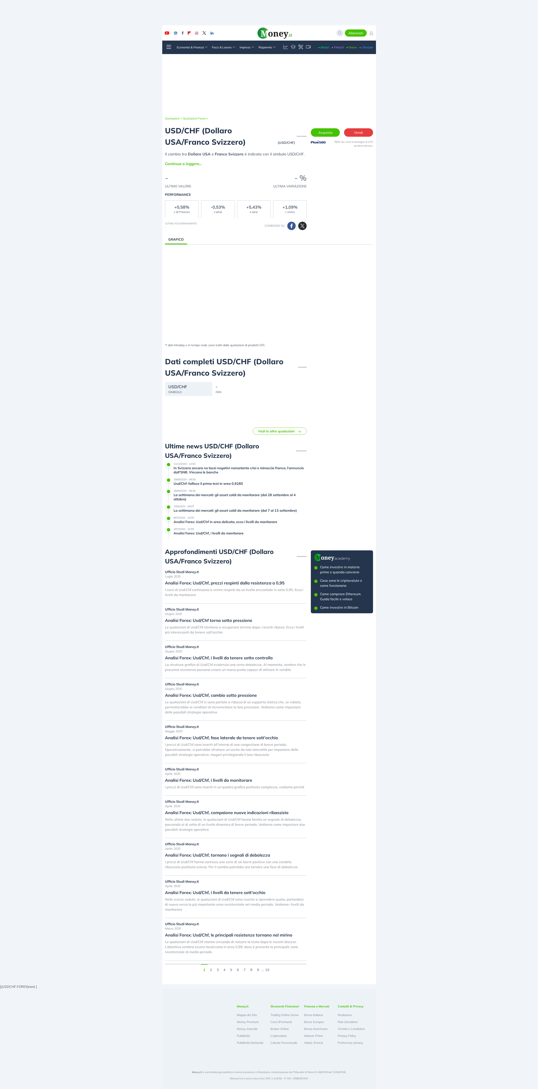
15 (267, 969)
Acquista (325, 132)
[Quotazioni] (285, 47)
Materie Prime (313, 1036)
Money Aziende (247, 1029)
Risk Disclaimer (348, 1022)
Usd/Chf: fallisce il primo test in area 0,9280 (208, 483)
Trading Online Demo (284, 1015)
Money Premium (248, 1022)
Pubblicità (243, 1036)
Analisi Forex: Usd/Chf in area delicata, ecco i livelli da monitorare (225, 522)
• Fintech (338, 47)
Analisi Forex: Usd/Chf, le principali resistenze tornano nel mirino (228, 935)
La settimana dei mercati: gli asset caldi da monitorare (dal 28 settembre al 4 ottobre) (235, 497)
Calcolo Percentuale (283, 1043)
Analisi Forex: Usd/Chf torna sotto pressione (208, 620)
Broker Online (279, 1029)
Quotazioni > (173, 118)
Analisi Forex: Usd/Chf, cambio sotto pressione (211, 695)
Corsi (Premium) (281, 1022)
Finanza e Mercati (316, 1006)
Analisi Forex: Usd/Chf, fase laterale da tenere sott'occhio (221, 737)
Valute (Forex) (313, 1043)
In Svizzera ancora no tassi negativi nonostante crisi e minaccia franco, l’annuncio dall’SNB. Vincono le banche (239, 470)
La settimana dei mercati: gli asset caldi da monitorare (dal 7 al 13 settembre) (235, 510)
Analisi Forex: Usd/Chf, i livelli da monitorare (209, 533)
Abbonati (355, 33)
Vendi (358, 132)
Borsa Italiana (313, 1015)
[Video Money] (308, 47)
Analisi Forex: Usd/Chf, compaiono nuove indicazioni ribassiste (227, 812)
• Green (351, 47)
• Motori (323, 47)
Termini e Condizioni (351, 1029)
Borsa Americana (315, 1029)
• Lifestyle (366, 47)
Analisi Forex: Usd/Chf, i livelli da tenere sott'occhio (215, 892)
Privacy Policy (347, 1036)
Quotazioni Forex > (195, 118)
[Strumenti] (300, 47)
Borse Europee (314, 1022)
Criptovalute (278, 1036)
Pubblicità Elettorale (250, 1043)
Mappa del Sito (247, 1015)
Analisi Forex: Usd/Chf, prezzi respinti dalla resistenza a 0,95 (225, 583)
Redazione (345, 1015)
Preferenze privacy (350, 1043)
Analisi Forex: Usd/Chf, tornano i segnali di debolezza (217, 855)
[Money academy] (293, 47)
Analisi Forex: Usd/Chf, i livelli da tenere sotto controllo (219, 657)
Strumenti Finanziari (284, 1006)
